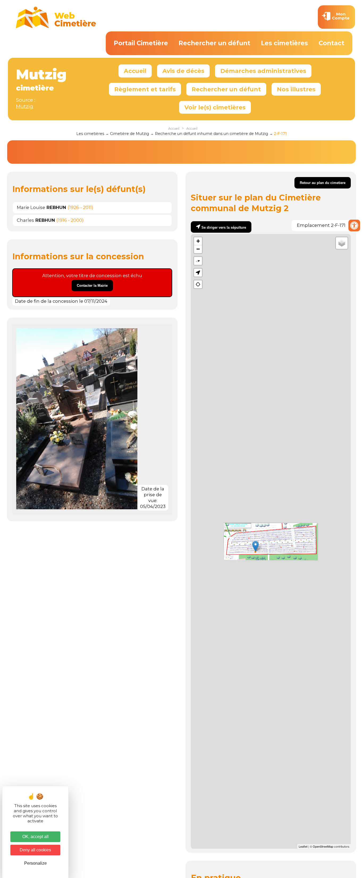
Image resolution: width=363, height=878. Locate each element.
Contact (331, 43)
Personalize (35, 863)
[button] (198, 273)
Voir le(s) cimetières (215, 107)
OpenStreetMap (323, 846)
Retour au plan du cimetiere (322, 183)
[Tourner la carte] (198, 261)
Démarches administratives (263, 70)
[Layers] (342, 243)
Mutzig (24, 106)
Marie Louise (41, 207)
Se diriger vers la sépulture (223, 227)
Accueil (135, 70)
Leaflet (303, 846)
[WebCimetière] (56, 27)
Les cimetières (284, 43)
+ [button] (198, 241)
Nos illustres (296, 89)
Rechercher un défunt (214, 43)
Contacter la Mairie (92, 286)
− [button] (198, 249)
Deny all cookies (35, 850)
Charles (36, 220)
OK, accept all (35, 836)
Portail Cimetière (141, 43)
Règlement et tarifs (145, 89)
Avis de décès (183, 70)
